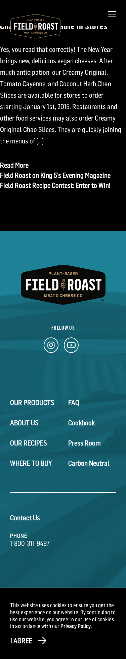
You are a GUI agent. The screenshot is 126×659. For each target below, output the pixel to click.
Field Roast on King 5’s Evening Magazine (55, 175)
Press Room (84, 443)
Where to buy (31, 463)
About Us (24, 423)
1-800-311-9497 (30, 543)
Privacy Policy (75, 626)
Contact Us (25, 518)
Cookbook (81, 423)
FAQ (73, 403)
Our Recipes (28, 443)
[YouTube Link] (71, 347)
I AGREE (21, 641)
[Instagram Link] (51, 347)
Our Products (32, 403)
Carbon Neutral (89, 463)
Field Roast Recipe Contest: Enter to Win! (55, 186)
